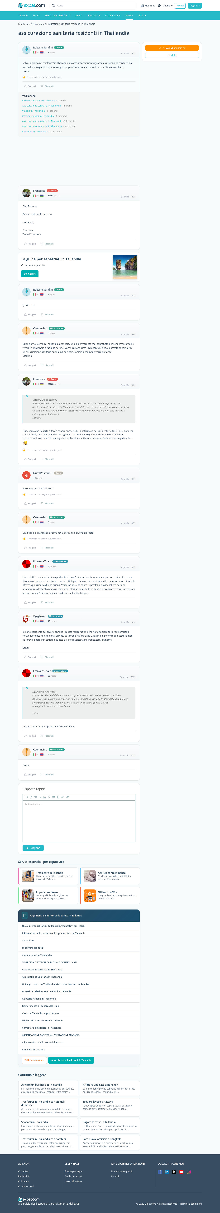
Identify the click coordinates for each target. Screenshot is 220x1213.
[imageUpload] (44, 797)
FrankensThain (42, 561)
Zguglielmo (39, 616)
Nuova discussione (174, 48)
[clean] (67, 797)
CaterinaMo (40, 328)
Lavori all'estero (73, 1181)
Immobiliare (93, 15)
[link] (40, 797)
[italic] (31, 797)
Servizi (36, 15)
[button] (62, 797)
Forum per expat (74, 1171)
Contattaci (23, 1171)
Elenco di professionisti (57, 15)
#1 (133, 53)
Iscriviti (172, 55)
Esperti (115, 1176)
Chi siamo (23, 1181)
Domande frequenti (122, 1171)
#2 (133, 196)
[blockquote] (35, 797)
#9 (133, 622)
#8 (133, 567)
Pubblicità (23, 1176)
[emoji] (49, 797)
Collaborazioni (26, 1186)
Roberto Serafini (43, 47)
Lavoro (78, 15)
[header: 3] (58, 797)
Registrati (195, 5)
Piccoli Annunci (113, 15)
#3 (133, 295)
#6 (133, 478)
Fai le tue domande (34, 1060)
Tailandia (23, 15)
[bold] (26, 797)
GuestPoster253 (42, 473)
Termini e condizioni (191, 1204)
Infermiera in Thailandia (35, 131)
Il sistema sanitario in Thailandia (39, 100)
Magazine (150, 5)
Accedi (180, 5)
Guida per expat (73, 1176)
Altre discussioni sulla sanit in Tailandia (71, 1060)
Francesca (39, 190)
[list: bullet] (53, 797)
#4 (133, 334)
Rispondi (49, 86)
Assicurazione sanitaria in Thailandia (42, 121)
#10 (132, 676)
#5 (133, 384)
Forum (129, 15)
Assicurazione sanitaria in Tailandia (41, 105)
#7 (133, 523)
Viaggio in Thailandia (33, 110)
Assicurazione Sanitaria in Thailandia (42, 126)
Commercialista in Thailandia (38, 115)
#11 (132, 755)
